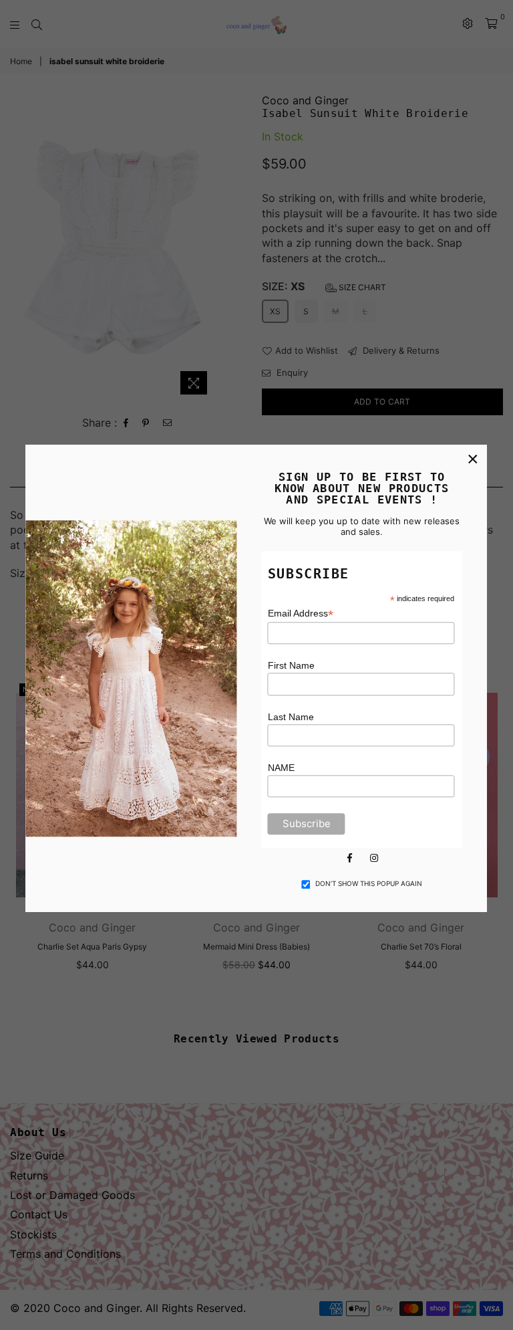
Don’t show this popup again (368, 883)
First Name (291, 665)
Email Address (300, 613)
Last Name (291, 716)
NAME (281, 767)
